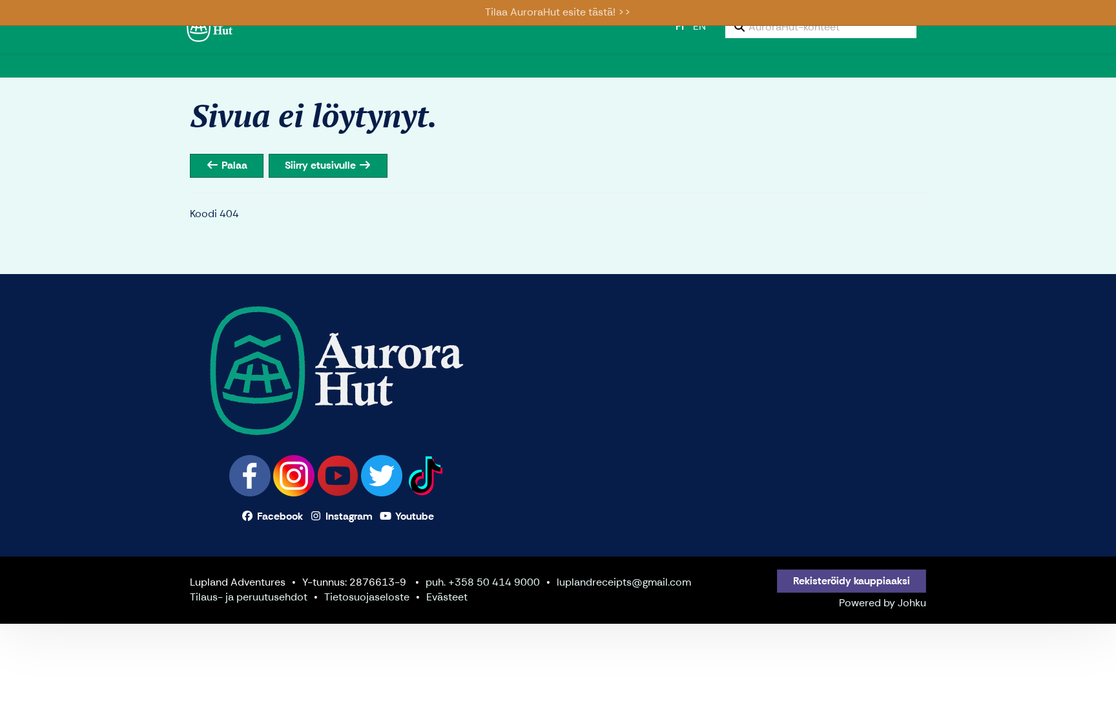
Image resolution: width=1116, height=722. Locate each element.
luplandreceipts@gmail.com (624, 582)
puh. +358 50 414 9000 (483, 582)
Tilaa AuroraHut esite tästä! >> (558, 12)
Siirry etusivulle (321, 165)
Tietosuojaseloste (366, 597)
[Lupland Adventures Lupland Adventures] (264, 25)
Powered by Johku (882, 603)
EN (699, 26)
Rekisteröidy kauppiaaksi (851, 581)
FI (680, 26)
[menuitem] (820, 26)
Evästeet (447, 597)
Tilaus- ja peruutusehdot (248, 597)
